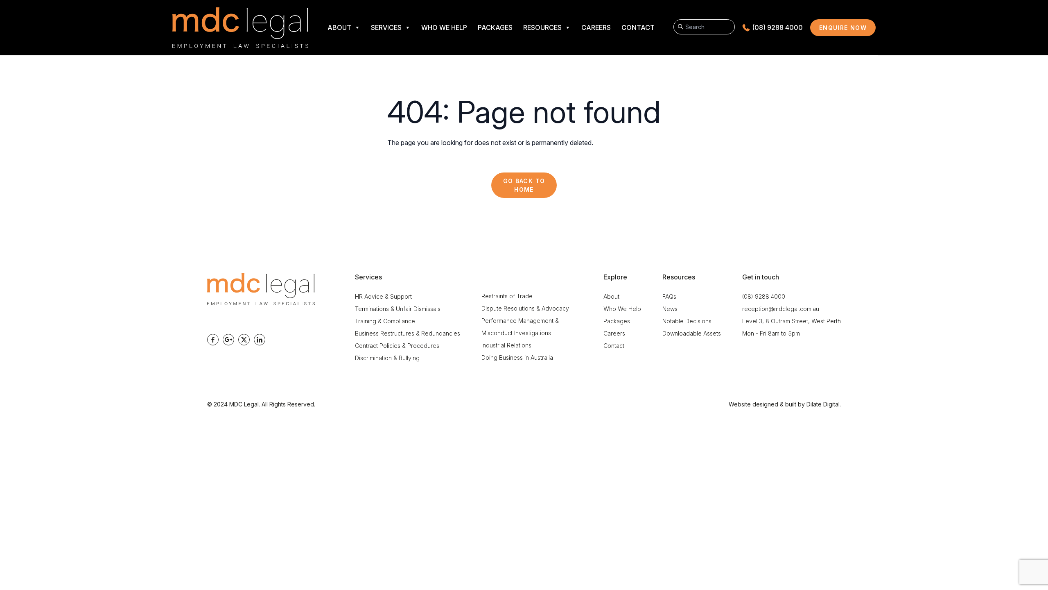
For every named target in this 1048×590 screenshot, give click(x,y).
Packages (495, 27)
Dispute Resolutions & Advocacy (525, 308)
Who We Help (444, 27)
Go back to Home (524, 185)
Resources (542, 27)
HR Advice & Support (383, 296)
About (339, 27)
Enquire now (847, 29)
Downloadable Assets (691, 333)
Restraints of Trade (507, 296)
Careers (596, 27)
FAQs (669, 296)
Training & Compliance (385, 321)
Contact (638, 27)
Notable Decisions (686, 321)
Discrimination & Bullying (387, 357)
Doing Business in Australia (517, 357)
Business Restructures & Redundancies (407, 333)
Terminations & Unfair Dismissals (397, 308)
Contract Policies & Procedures (397, 345)
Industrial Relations (506, 345)
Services (386, 27)
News (670, 308)
